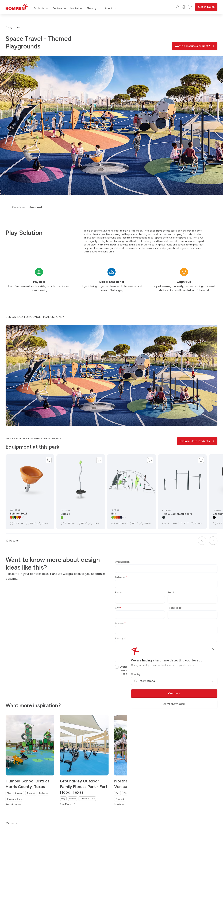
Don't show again (174, 704)
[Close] (213, 649)
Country (136, 674)
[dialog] (111, 462)
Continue (174, 693)
